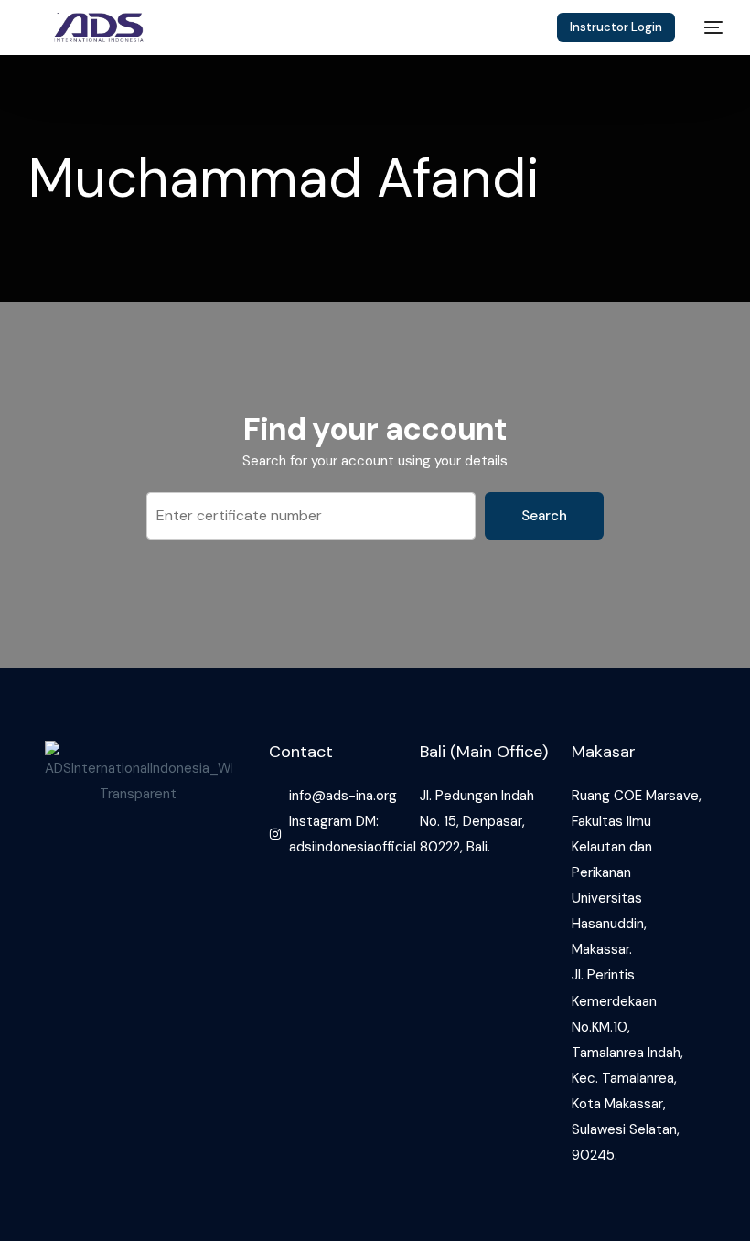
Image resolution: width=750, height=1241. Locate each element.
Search (544, 516)
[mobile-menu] (708, 27)
